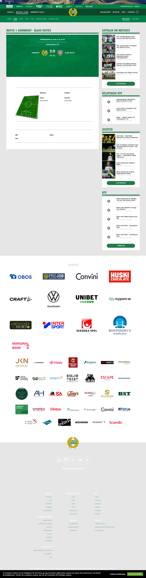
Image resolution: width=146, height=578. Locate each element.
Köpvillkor (48, 554)
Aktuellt (48, 493)
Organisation (47, 520)
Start (97, 497)
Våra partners (100, 523)
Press (50, 534)
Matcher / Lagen (73, 493)
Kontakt (49, 537)
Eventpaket (99, 530)
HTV (51, 500)
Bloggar (49, 507)
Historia (49, 527)
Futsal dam (73, 514)
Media (97, 507)
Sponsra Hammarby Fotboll (105, 527)
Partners (97, 520)
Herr (73, 497)
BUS (95, 493)
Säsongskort (46, 547)
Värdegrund (47, 530)
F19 (73, 507)
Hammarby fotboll (44, 517)
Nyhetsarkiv (47, 510)
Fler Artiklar (121, 183)
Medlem (49, 541)
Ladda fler (121, 245)
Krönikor (49, 504)
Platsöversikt (73, 527)
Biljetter (73, 520)
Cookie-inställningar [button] (117, 574)
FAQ (51, 557)
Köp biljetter (73, 523)
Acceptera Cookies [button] (135, 574)
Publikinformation (45, 523)
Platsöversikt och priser (43, 550)
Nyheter (49, 497)
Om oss (98, 500)
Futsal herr (73, 510)
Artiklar (97, 514)
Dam (73, 500)
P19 (73, 504)
